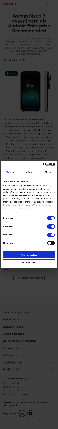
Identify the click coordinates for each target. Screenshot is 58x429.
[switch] (51, 226)
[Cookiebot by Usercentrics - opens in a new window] (43, 164)
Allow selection (29, 263)
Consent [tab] (10, 172)
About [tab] (48, 172)
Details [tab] (29, 172)
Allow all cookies (29, 255)
